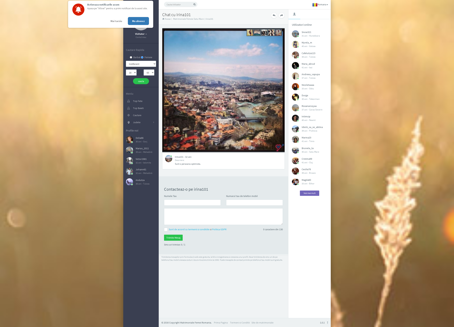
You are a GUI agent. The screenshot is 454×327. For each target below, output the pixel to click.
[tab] (294, 14)
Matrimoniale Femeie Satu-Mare (188, 18)
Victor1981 (141, 159)
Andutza (140, 180)
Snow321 (306, 32)
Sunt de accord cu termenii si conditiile (189, 229)
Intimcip (306, 116)
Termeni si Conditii (240, 322)
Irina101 (209, 18)
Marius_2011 (142, 148)
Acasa (167, 18)
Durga (305, 95)
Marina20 (306, 137)
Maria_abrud (308, 63)
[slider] (264, 32)
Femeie (148, 57)
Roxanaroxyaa (309, 106)
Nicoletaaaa (308, 84)
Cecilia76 (306, 169)
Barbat (136, 57)
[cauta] (194, 4)
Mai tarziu (116, 21)
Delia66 (139, 137)
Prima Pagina (221, 322)
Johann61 (141, 169)
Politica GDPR (219, 229)
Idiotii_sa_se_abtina (312, 127)
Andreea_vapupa (311, 74)
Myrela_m (307, 42)
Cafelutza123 (308, 53)
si (197, 229)
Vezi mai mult (309, 193)
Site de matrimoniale (262, 322)
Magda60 (306, 179)
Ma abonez (138, 21)
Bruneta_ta (308, 148)
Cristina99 (307, 158)
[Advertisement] (309, 255)
